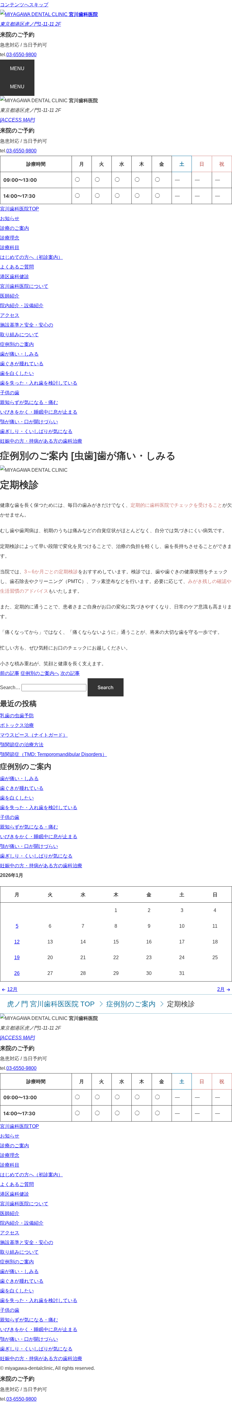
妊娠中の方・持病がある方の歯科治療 (41, 441)
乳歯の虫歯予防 (17, 715)
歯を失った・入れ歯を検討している (38, 383)
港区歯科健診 (14, 276)
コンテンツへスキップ (24, 4)
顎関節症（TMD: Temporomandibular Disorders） (53, 754)
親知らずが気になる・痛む (29, 402)
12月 (12, 989)
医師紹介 (9, 295)
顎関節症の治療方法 (22, 744)
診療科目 (9, 247)
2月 (221, 989)
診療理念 (9, 237)
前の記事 (9, 673)
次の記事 (70, 673)
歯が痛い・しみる (19, 354)
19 (17, 957)
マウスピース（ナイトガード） (34, 735)
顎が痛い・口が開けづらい (29, 421)
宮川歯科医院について (24, 286)
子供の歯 (9, 392)
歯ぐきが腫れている (22, 363)
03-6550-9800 (21, 54)
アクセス (9, 315)
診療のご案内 (14, 228)
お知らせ (9, 218)
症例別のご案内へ (40, 673)
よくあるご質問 (17, 266)
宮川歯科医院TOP (19, 208)
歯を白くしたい (17, 373)
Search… (10, 687)
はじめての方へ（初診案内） (31, 257)
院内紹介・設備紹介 (22, 305)
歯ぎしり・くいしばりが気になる (36, 431)
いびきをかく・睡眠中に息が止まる (38, 412)
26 (17, 973)
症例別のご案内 (17, 344)
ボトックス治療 (17, 725)
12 (17, 941)
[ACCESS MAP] (17, 119)
